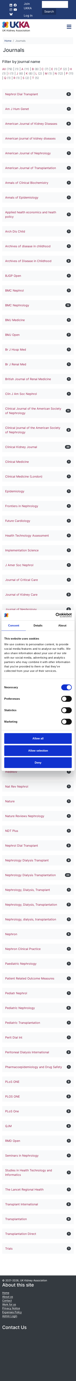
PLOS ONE (12, 1096)
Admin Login (9, 1316)
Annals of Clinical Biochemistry (26, 183)
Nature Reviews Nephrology (24, 816)
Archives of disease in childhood (28, 246)
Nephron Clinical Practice (23, 949)
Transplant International (21, 1204)
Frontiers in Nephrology (21, 506)
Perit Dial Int (13, 1037)
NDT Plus (11, 831)
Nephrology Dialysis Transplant (27, 860)
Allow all (38, 738)
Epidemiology (14, 491)
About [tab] (62, 625)
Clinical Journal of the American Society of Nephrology (33, 411)
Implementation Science (22, 550)
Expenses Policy (12, 1312)
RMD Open (12, 1141)
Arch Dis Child (15, 231)
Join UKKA (28, 6)
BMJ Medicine (15, 320)
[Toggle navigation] (69, 26)
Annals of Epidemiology (21, 197)
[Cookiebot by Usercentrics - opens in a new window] (55, 615)
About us (7, 1296)
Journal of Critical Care (21, 580)
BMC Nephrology (17, 305)
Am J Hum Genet (17, 109)
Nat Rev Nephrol (16, 786)
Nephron (11, 934)
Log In (28, 15)
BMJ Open (12, 335)
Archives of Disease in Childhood (28, 261)
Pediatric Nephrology (20, 1008)
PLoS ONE (12, 1082)
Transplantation (16, 1219)
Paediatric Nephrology (21, 963)
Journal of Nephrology (21, 609)
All (4, 69)
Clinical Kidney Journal (21, 447)
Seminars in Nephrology (22, 1155)
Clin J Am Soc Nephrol (21, 394)
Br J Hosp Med (15, 349)
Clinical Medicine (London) (23, 476)
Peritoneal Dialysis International (27, 1052)
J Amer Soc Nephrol (19, 565)
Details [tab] (38, 625)
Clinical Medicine (17, 462)
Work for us (9, 1304)
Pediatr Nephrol (16, 993)
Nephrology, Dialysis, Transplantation (31, 904)
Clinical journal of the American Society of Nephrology (32, 430)
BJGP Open (13, 276)
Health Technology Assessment (27, 535)
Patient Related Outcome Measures (29, 978)
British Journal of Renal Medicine (28, 379)
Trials (9, 1248)
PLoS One (12, 1111)
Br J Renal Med (15, 364)
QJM (8, 1126)
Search (49, 11)
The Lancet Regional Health (24, 1189)
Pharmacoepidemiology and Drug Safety (33, 1067)
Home (7, 40)
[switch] (66, 699)
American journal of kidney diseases (30, 138)
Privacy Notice (11, 1308)
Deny (38, 762)
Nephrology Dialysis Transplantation (30, 875)
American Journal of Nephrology (28, 153)
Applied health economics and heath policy (30, 214)
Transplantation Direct (20, 1234)
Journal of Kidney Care (21, 594)
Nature (10, 801)
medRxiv (11, 772)
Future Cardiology (17, 521)
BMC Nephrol (14, 290)
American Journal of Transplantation (30, 168)
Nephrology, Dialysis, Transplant (27, 890)
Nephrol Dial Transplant (21, 94)
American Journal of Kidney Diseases (31, 123)
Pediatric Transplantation (22, 1022)
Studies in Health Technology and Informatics (28, 1172)
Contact (7, 1300)
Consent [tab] (13, 625)
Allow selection (38, 750)
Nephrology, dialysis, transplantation (30, 919)
